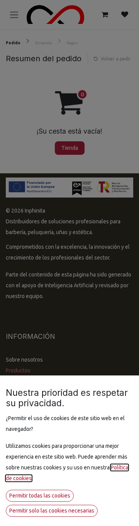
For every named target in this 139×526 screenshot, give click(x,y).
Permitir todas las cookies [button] (39, 495)
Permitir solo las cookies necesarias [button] (51, 511)
